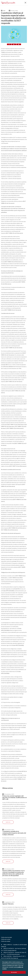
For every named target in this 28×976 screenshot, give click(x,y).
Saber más (8, 822)
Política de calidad (5, 941)
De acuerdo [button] (14, 972)
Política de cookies (5, 939)
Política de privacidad (6, 937)
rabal (4, 10)
